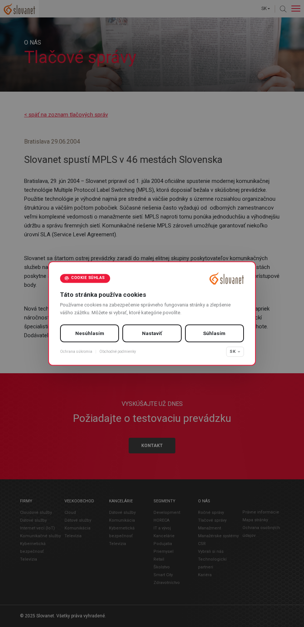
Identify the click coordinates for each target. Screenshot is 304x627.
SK (232, 351)
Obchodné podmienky (117, 351)
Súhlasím (214, 333)
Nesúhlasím (89, 333)
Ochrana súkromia (76, 351)
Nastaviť (152, 333)
